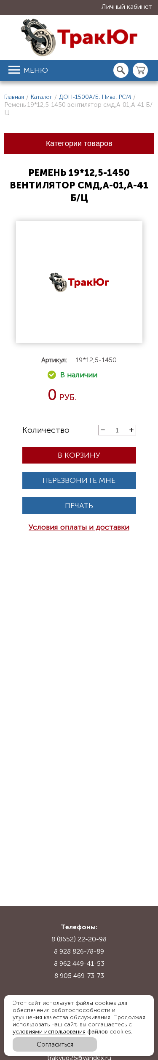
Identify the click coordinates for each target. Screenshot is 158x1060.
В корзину (79, 455)
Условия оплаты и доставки (79, 527)
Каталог (41, 97)
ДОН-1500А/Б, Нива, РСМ (95, 97)
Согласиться (55, 1044)
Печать (79, 505)
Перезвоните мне (79, 480)
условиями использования (49, 1031)
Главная (14, 97)
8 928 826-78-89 (79, 951)
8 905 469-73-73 (79, 976)
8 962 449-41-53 (79, 963)
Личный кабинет (127, 7)
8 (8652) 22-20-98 (79, 939)
